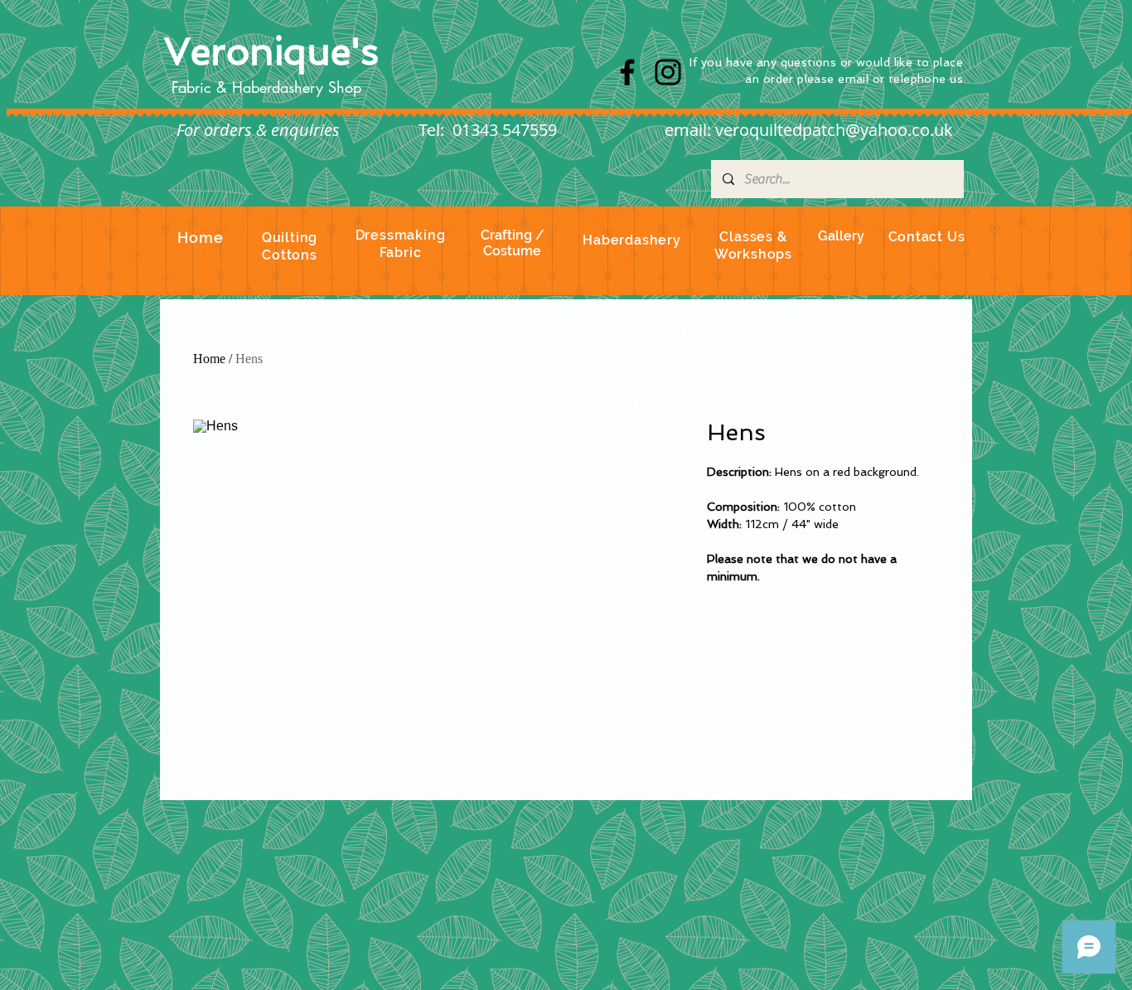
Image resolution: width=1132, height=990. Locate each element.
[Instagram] (668, 72)
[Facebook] (627, 72)
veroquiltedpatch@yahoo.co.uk (834, 130)
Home (209, 359)
